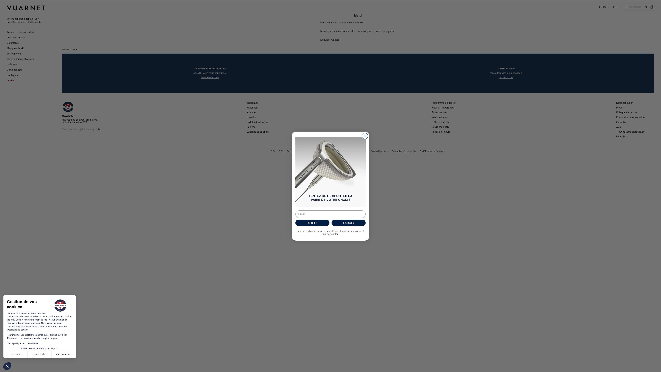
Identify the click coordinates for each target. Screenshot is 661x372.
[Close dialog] (365, 136)
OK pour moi (63, 354)
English (312, 222)
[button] (7, 366)
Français (348, 222)
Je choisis (39, 354)
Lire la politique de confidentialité (22, 344)
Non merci (15, 354)
